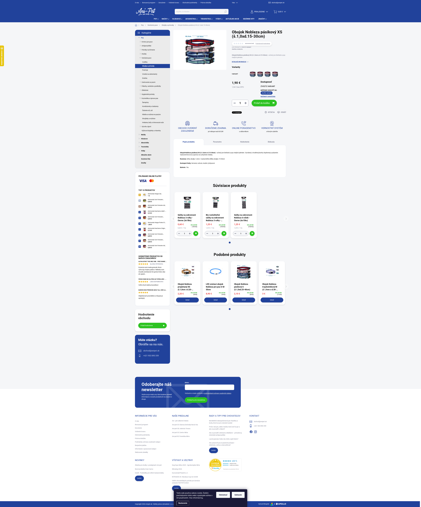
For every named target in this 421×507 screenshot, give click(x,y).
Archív (213, 450)
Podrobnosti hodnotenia (263, 43)
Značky (143, 163)
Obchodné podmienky (189, 3)
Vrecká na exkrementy (149, 74)
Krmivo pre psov (147, 42)
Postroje (145, 70)
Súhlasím (238, 495)
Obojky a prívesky (148, 66)
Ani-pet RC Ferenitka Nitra (181, 436)
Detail (187, 300)
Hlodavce (144, 139)
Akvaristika (145, 143)
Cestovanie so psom (148, 82)
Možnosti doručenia (268, 96)
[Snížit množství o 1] (179, 233)
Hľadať (225, 12)
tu (202, 498)
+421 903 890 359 (151, 355)
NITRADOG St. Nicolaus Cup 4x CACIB (185, 477)
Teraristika (145, 147)
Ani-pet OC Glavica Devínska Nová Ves (185, 425)
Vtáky (143, 151)
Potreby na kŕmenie (148, 50)
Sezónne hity (145, 159)
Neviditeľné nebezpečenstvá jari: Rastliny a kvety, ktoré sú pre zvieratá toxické (223, 422)
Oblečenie (145, 90)
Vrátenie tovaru (174, 3)
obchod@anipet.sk (151, 351)
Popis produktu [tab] (189, 142)
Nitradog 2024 (177, 469)
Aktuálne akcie (146, 155)
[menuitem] (156, 19)
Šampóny (145, 102)
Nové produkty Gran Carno (144, 469)
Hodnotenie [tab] (244, 142)
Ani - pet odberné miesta (180, 421)
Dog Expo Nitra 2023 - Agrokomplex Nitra (186, 465)
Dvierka (144, 78)
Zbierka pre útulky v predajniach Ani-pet (148, 465)
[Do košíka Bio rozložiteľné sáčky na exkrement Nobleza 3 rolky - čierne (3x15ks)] (223, 233)
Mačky (143, 135)
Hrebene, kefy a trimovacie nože (153, 122)
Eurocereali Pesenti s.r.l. (180, 473)
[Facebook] (251, 431)
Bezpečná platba (140, 445)
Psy (142, 38)
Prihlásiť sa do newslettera (196, 400)
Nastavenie (182, 503)
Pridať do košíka (262, 103)
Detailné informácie (239, 62)
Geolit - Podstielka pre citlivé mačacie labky (149, 473)
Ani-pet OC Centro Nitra (180, 432)
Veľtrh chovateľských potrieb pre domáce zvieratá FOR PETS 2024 (186, 482)
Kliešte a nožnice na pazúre (151, 114)
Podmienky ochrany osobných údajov (147, 442)
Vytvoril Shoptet (263, 504)
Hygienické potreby (148, 94)
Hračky (144, 54)
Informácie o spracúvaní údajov (145, 449)
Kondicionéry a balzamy (150, 106)
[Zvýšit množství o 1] (190, 233)
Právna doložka (206, 3)
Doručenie (162, 3)
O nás (137, 3)
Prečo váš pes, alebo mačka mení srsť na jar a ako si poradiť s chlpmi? (224, 428)
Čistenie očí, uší (147, 110)
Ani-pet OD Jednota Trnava (181, 428)
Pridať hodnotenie (147, 325)
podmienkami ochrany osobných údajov (217, 393)
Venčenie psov (146, 58)
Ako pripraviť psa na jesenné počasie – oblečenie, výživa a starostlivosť (222, 444)
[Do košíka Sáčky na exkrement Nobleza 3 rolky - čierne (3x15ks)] (195, 233)
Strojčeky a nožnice (148, 118)
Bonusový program (148, 3)
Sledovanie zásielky (141, 452)
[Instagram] (255, 431)
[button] (229, 242)
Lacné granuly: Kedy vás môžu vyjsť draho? (223, 439)
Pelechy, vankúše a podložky (151, 86)
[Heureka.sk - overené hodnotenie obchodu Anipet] (225, 465)
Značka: (237, 49)
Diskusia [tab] (271, 142)
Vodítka (144, 62)
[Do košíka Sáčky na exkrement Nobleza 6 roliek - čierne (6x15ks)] (252, 233)
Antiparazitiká (146, 46)
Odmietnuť (223, 495)
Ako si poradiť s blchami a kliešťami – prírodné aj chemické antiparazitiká (225, 434)
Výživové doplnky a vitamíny (151, 130)
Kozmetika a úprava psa (150, 98)
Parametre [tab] (217, 142)
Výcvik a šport (146, 126)
